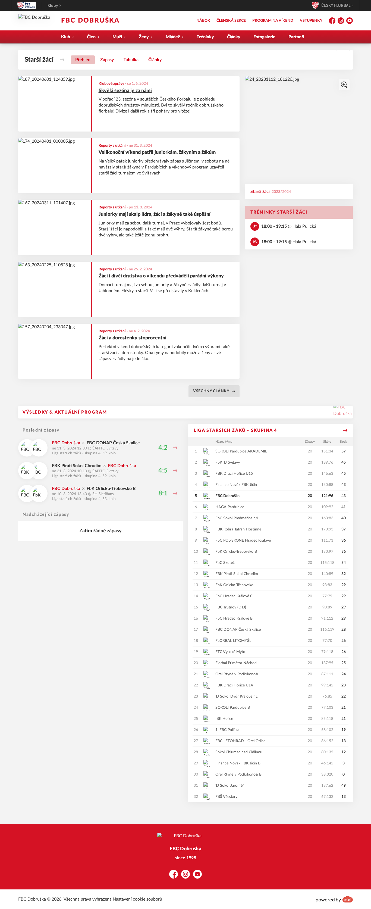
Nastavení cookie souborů (137, 899)
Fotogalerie (264, 37)
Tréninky (205, 37)
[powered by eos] (334, 899)
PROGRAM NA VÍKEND (272, 21)
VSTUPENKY (311, 21)
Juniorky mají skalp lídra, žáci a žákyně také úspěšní (154, 214)
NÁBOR (203, 21)
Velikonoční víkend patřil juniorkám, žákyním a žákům (157, 152)
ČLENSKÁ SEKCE (231, 21)
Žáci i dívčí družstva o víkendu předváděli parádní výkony (161, 276)
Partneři (296, 37)
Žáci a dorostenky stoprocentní (132, 338)
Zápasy (107, 60)
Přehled (82, 60)
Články (233, 37)
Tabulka (131, 60)
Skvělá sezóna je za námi (125, 90)
